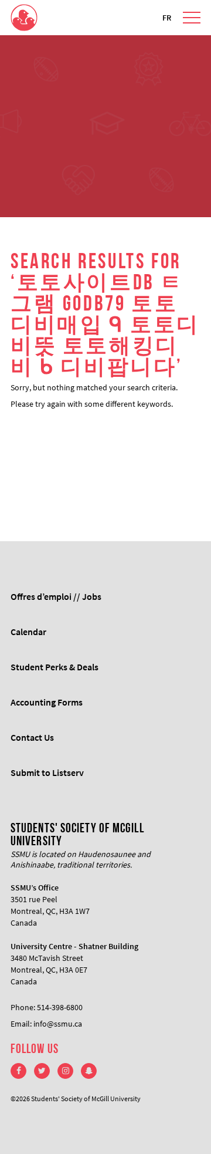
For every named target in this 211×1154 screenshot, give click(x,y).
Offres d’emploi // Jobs (56, 596)
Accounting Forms (47, 702)
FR (166, 17)
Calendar (28, 631)
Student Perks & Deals (54, 667)
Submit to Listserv (47, 772)
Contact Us (32, 737)
